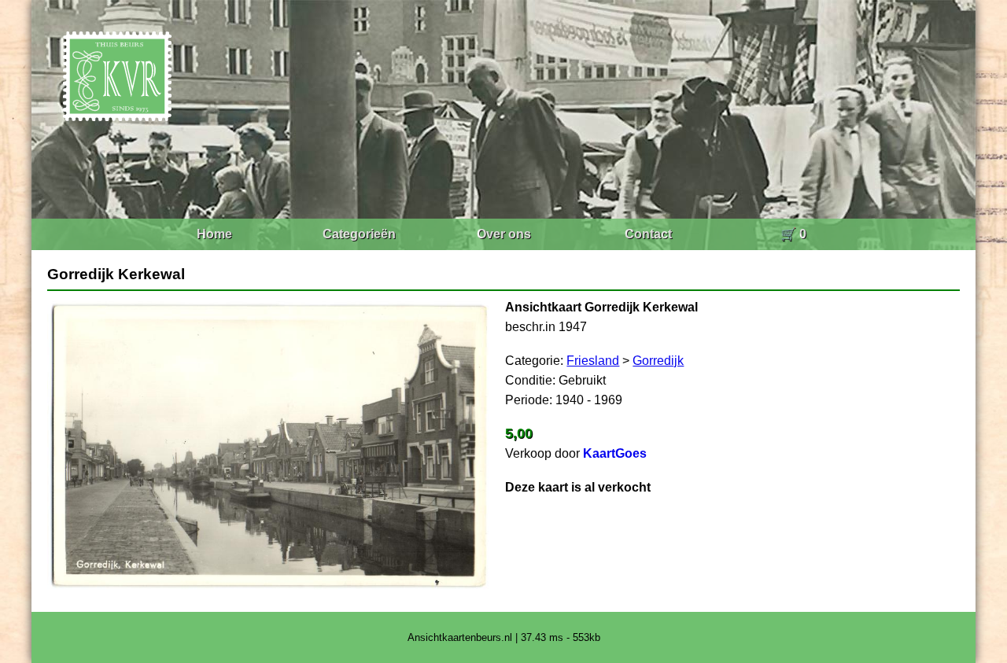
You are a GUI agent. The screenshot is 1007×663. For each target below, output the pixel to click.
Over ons (504, 234)
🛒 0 (793, 234)
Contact (648, 234)
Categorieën (359, 234)
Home (214, 234)
